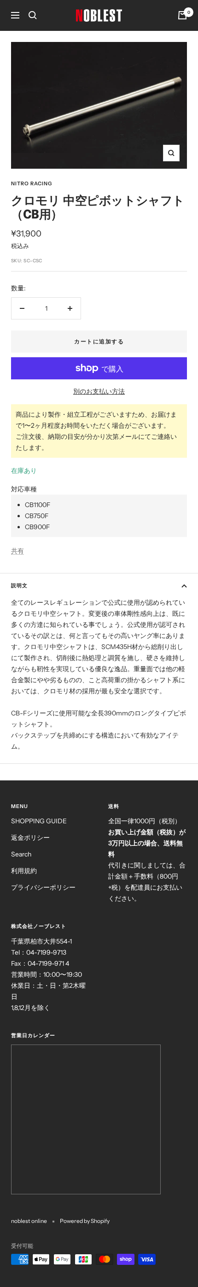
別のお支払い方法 (99, 391)
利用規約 (24, 871)
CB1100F (37, 505)
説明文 (19, 585)
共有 (17, 551)
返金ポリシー (30, 837)
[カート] (182, 15)
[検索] (33, 15)
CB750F (36, 516)
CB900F (37, 527)
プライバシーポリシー (43, 887)
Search (21, 854)
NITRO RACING (31, 183)
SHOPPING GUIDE (39, 821)
